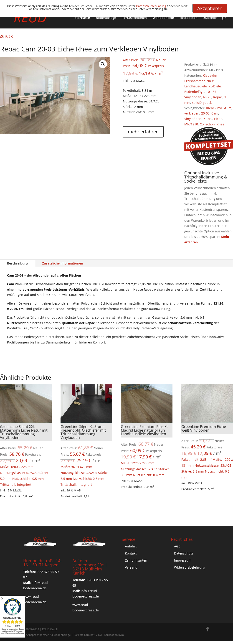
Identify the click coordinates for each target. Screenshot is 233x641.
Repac (218, 97)
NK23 (207, 97)
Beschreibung (17, 263)
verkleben (191, 113)
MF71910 (191, 124)
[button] (103, 64)
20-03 (205, 113)
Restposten (189, 18)
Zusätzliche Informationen (62, 263)
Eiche (218, 119)
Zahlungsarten (136, 560)
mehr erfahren (143, 132)
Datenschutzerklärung (151, 6)
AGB (177, 546)
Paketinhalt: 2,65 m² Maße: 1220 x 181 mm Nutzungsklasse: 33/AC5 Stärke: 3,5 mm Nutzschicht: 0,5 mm (207, 451)
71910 (207, 119)
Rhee (220, 124)
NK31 (211, 81)
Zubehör (210, 18)
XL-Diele (215, 86)
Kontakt (131, 553)
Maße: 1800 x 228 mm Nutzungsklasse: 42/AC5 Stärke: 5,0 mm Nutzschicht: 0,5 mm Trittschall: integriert (26, 455)
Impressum (182, 560)
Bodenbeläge (106, 18)
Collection (207, 124)
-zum (227, 108)
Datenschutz (183, 553)
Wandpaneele (163, 18)
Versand (131, 567)
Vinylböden (192, 119)
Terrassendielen (134, 18)
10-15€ (211, 91)
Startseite (82, 18)
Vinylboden (192, 97)
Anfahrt (131, 546)
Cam (214, 113)
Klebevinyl (210, 75)
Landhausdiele (195, 86)
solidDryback (202, 102)
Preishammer (194, 81)
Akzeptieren (209, 8)
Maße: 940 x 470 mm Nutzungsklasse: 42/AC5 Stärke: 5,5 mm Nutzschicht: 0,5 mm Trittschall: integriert (86, 455)
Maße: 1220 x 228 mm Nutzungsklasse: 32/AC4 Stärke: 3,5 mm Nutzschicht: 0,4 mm (146, 450)
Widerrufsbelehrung (189, 567)
